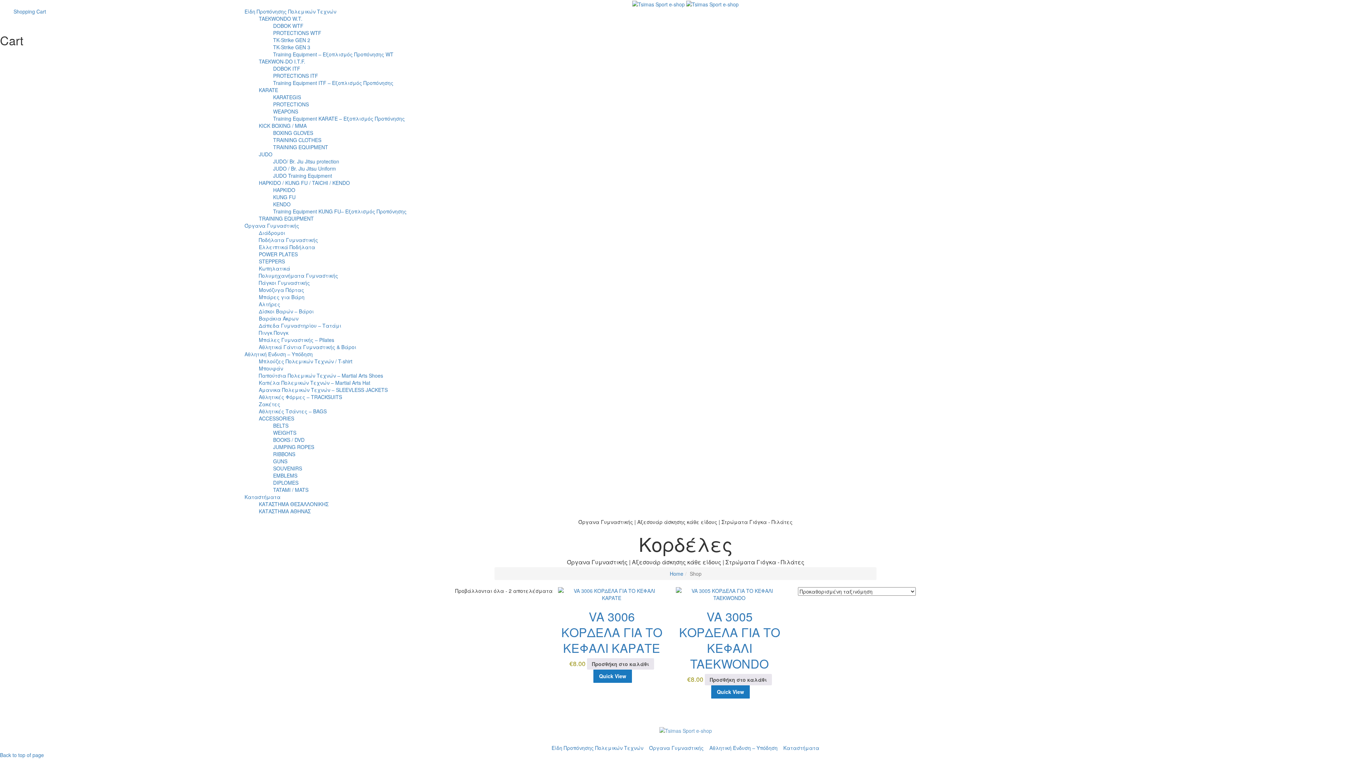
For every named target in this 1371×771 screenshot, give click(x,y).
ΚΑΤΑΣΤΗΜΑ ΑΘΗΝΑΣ (285, 511)
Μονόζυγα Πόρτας (281, 289)
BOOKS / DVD (289, 439)
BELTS (280, 425)
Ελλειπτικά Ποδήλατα (287, 247)
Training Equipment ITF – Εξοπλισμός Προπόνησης (333, 82)
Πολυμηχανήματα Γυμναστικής (298, 275)
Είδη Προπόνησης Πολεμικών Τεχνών (290, 11)
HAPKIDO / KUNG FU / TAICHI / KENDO (304, 182)
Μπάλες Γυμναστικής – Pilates (296, 339)
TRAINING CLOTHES (297, 139)
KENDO (282, 204)
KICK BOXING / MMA (283, 125)
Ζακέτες (269, 404)
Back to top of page (22, 755)
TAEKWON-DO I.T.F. (282, 61)
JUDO (265, 154)
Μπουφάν (271, 368)
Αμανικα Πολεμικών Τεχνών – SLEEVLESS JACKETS (323, 389)
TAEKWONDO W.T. (280, 18)
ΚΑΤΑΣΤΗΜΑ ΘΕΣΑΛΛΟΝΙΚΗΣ (293, 504)
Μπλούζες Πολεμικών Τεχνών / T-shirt (305, 361)
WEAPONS (285, 111)
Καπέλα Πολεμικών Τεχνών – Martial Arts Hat (314, 382)
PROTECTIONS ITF (295, 75)
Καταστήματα (263, 496)
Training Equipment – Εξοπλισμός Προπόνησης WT (333, 54)
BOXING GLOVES (293, 132)
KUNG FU (284, 197)
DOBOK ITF (286, 68)
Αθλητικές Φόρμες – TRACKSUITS (300, 396)
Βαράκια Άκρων (278, 318)
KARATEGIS (287, 97)
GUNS (280, 461)
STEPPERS (272, 261)
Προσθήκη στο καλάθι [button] (620, 663)
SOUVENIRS (287, 468)
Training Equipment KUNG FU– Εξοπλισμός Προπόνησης (340, 211)
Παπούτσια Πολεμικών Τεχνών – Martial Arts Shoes (321, 375)
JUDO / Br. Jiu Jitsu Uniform (304, 168)
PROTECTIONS (291, 104)
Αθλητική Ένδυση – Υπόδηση (279, 354)
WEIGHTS (284, 432)
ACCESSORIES (276, 418)
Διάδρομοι (272, 232)
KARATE (268, 90)
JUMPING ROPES (293, 446)
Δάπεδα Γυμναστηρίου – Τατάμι (300, 325)
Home (676, 573)
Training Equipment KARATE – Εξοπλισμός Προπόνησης (339, 118)
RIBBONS (284, 454)
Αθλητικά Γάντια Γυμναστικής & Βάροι (307, 347)
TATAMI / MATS (290, 489)
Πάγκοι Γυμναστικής (284, 282)
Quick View (612, 676)
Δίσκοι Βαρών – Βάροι (286, 311)
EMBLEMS (285, 475)
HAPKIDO (284, 189)
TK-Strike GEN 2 (291, 40)
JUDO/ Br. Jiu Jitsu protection (306, 161)
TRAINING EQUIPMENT (300, 147)
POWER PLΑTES (278, 254)
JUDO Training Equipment (302, 175)
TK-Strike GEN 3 (291, 47)
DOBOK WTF (288, 25)
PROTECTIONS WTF (297, 32)
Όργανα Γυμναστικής (272, 225)
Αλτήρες (269, 304)
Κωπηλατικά (274, 268)
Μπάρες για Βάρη (282, 297)
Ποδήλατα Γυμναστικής (288, 239)
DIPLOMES (285, 482)
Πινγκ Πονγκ (273, 332)
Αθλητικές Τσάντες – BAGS (293, 411)
